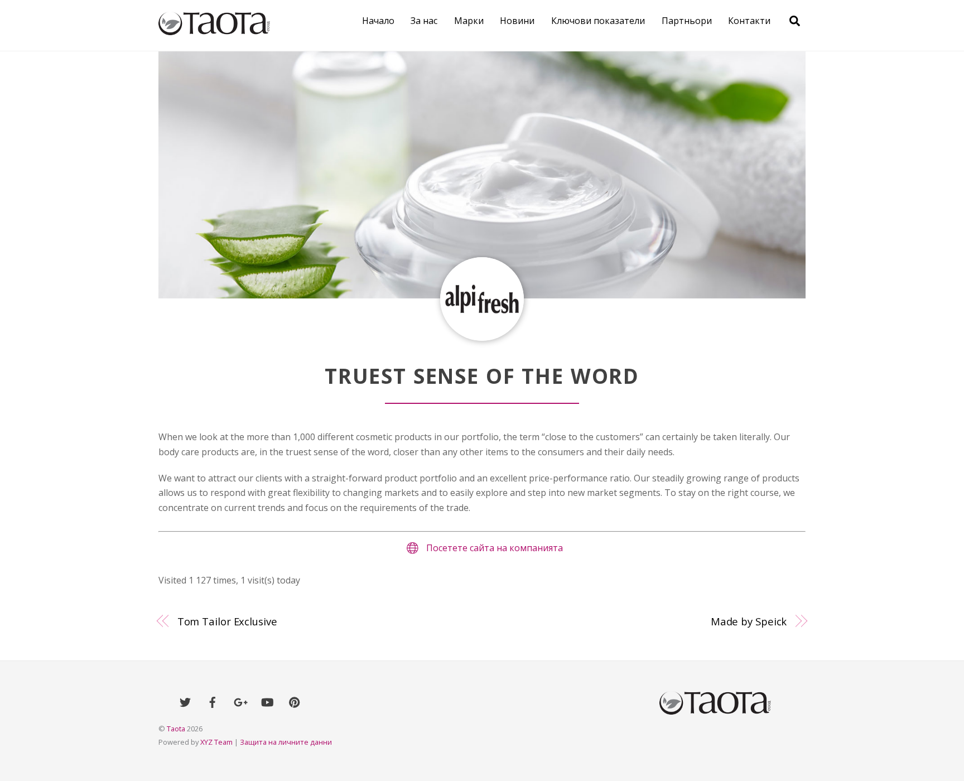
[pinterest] (294, 701)
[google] (240, 701)
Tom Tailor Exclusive (227, 621)
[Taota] (214, 29)
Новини (517, 21)
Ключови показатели (598, 21)
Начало (378, 21)
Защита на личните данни (286, 742)
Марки (469, 21)
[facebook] (212, 701)
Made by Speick (749, 621)
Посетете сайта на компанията (494, 548)
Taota (176, 729)
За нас (424, 21)
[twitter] (185, 701)
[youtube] (267, 701)
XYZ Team (216, 742)
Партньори (687, 21)
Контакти (749, 21)
